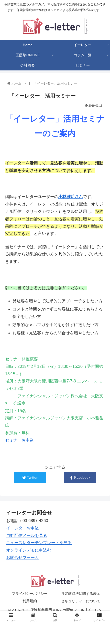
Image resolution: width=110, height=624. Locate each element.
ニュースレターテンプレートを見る (39, 542)
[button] (99, 488)
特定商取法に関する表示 (80, 593)
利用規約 (30, 601)
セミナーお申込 (19, 440)
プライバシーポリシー (30, 593)
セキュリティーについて (80, 601)
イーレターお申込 (22, 528)
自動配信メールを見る (26, 535)
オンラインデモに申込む (28, 550)
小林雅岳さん (70, 196)
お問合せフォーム (22, 557)
